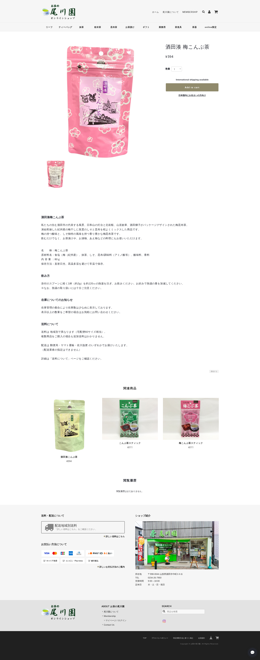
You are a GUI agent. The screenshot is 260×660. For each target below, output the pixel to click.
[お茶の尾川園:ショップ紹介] (177, 545)
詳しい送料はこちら (115, 536)
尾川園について (171, 12)
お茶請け (130, 27)
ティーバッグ (65, 27)
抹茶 (81, 27)
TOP (144, 638)
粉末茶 (97, 27)
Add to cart (192, 87)
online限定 (211, 27)
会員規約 (201, 638)
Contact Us (109, 625)
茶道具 (178, 27)
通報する (214, 371)
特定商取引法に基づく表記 (183, 638)
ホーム (155, 12)
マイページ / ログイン (116, 620)
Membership (190, 12)
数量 (168, 68)
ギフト (146, 27)
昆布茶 (113, 27)
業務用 (162, 27)
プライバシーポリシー (160, 638)
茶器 (194, 27)
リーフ (49, 27)
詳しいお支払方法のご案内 (112, 567)
